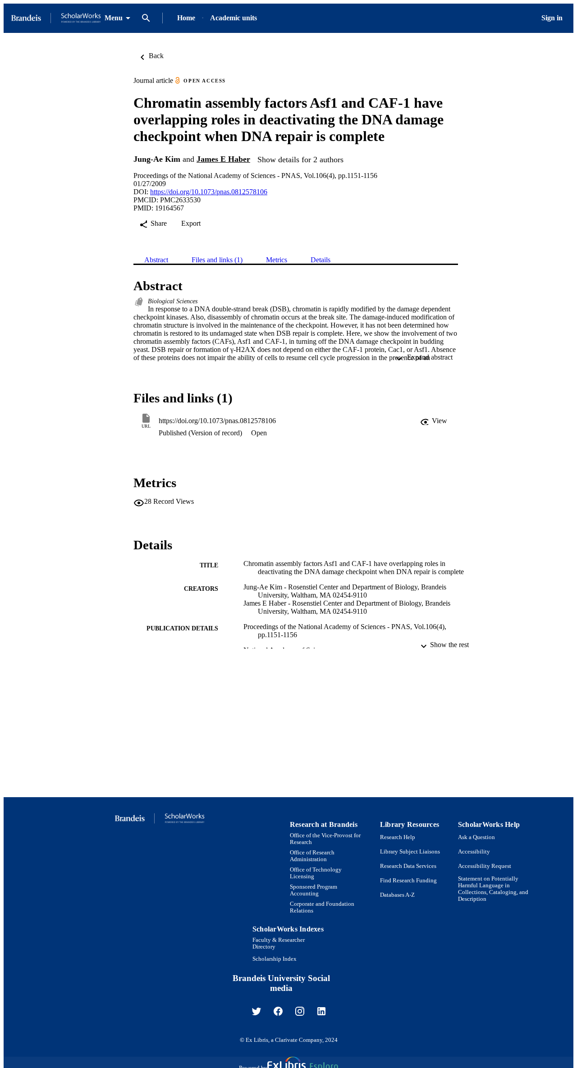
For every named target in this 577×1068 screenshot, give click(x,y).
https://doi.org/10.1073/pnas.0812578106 (208, 192)
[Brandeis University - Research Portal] (56, 18)
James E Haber (223, 159)
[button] (434, 421)
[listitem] (256, 1011)
